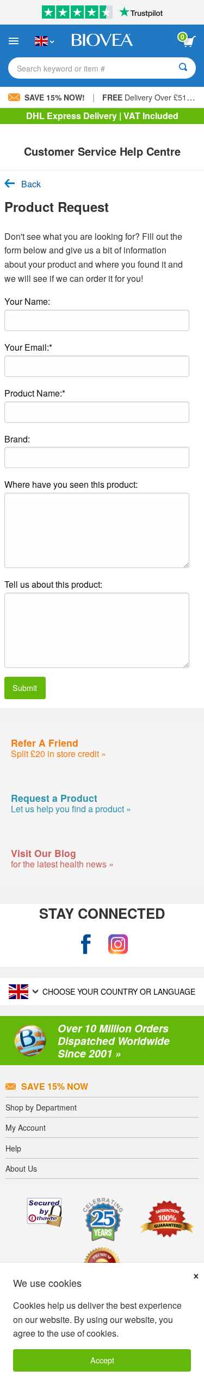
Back (31, 184)
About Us (21, 1168)
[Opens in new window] (86, 945)
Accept (102, 1360)
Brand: (17, 439)
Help (13, 1148)
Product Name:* (34, 393)
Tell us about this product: (53, 584)
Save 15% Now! (54, 97)
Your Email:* (28, 347)
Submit (25, 687)
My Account (25, 1127)
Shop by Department (41, 1107)
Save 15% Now (54, 1086)
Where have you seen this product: (71, 484)
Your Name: (27, 301)
